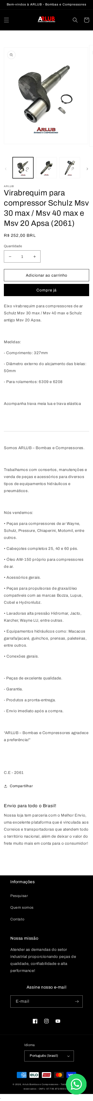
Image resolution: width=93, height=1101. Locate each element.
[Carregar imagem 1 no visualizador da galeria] (23, 167)
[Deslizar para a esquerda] (5, 169)
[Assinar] (76, 1001)
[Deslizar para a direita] (87, 169)
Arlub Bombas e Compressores (40, 1084)
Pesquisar (19, 896)
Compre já (46, 290)
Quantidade (13, 246)
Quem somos (22, 907)
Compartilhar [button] (21, 786)
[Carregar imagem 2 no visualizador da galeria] (46, 167)
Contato (17, 919)
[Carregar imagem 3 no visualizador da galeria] (69, 167)
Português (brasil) (44, 1056)
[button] (6, 20)
